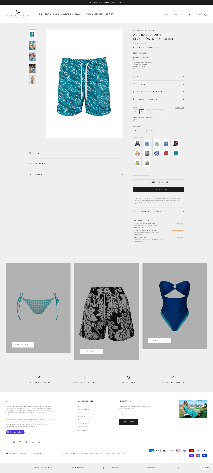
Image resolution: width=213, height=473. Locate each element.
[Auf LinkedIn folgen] (33, 442)
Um (79, 406)
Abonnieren (129, 422)
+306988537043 (139, 227)
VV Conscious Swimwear (145, 30)
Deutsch (178, 14)
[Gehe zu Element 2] (32, 45)
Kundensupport (125, 468)
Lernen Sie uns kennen (50, 468)
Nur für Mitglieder (83, 409)
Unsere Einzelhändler (173, 383)
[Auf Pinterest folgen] (20, 442)
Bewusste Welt (88, 468)
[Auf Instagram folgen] (13, 442)
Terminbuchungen (83, 423)
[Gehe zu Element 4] (32, 68)
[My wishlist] (200, 13)
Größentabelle (179, 107)
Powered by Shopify (119, 453)
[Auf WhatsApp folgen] (39, 442)
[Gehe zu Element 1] (32, 34)
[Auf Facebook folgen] (7, 442)
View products (23, 345)
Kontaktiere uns (83, 430)
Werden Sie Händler (84, 427)
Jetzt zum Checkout (158, 189)
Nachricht (81, 413)
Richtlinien (162, 468)
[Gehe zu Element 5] (32, 80)
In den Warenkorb (158, 182)
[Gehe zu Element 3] (32, 57)
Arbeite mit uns (83, 416)
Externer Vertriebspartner (86, 420)
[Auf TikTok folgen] (26, 442)
